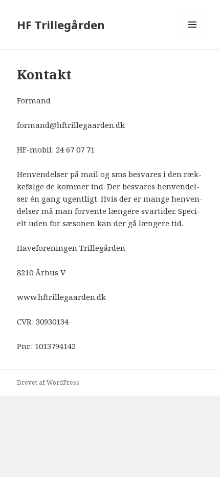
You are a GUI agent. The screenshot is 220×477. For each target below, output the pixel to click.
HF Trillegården (61, 24)
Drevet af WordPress (48, 382)
